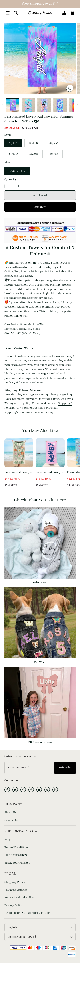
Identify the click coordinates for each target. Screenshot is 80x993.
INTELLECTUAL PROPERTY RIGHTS (27, 913)
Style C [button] (53, 143)
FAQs (7, 840)
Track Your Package (17, 863)
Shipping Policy (14, 882)
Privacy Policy (13, 905)
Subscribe (65, 768)
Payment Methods (15, 890)
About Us (10, 812)
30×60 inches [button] (17, 171)
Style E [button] (33, 154)
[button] (7, 13)
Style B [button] (33, 143)
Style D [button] (13, 154)
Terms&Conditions (16, 847)
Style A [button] (13, 143)
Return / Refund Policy (19, 897)
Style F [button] (54, 154)
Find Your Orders (15, 855)
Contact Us (11, 820)
